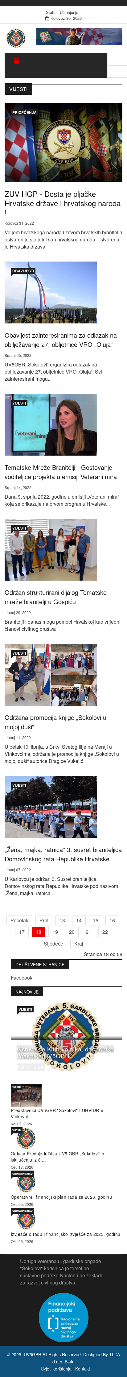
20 (72, 931)
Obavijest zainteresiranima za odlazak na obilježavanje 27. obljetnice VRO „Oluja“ (61, 340)
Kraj (78, 943)
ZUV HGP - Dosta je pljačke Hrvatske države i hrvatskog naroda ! (63, 203)
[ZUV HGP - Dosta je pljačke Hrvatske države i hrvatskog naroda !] (63, 141)
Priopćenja (24, 112)
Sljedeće (53, 943)
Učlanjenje (69, 12)
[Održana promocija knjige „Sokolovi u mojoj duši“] (51, 674)
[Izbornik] (16, 60)
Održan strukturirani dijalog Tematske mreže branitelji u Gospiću (56, 597)
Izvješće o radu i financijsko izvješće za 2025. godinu (66, 1234)
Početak (19, 920)
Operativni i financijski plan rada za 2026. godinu (61, 1197)
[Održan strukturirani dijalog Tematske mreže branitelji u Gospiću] (51, 548)
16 (112, 920)
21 (88, 931)
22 (105, 931)
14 (79, 920)
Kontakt (82, 1369)
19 (55, 931)
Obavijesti (23, 271)
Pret (43, 920)
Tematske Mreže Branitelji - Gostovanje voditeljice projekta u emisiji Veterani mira (61, 472)
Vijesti (19, 403)
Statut (51, 12)
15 (95, 920)
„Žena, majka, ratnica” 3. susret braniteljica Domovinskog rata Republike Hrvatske (63, 854)
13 (62, 920)
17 (22, 931)
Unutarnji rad (22, 1173)
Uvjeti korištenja (56, 1369)
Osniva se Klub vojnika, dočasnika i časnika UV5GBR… (65, 1052)
